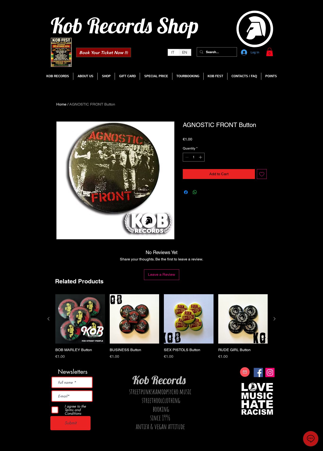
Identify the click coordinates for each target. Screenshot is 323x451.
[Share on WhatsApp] (195, 192)
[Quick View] (80, 319)
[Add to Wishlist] (262, 174)
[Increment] (201, 157)
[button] (269, 52)
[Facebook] (258, 372)
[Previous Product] (48, 319)
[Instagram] (270, 372)
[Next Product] (274, 319)
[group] (161, 329)
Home (61, 104)
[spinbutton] (193, 157)
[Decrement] (186, 157)
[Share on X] (204, 192)
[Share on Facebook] (186, 192)
